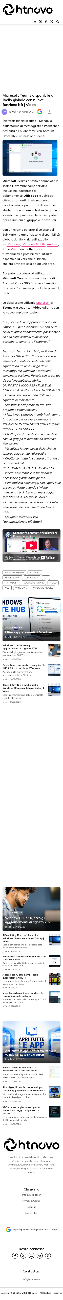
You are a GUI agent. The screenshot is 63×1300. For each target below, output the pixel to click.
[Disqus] (31, 751)
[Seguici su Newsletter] (31, 1256)
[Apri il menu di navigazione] (35, 22)
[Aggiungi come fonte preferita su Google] (40, 112)
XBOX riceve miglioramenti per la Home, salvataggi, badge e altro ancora (21, 1110)
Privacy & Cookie (31, 1200)
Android (52, 244)
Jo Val (12, 111)
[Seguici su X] (52, 22)
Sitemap (31, 1206)
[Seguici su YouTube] (40, 1256)
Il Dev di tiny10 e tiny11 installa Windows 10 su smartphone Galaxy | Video (23, 687)
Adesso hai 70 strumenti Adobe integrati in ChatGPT (20, 976)
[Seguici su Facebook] (46, 22)
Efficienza (32, 577)
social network (34, 582)
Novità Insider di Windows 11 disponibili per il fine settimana (20, 1069)
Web (14, 249)
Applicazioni (12, 577)
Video (53, 582)
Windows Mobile (34, 244)
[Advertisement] (31, 59)
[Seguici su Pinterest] (48, 1256)
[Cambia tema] (40, 21)
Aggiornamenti (14, 572)
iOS (5, 249)
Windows (13, 244)
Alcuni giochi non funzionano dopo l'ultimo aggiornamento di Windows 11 (24, 1089)
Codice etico (31, 1212)
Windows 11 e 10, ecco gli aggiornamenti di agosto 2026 (20, 647)
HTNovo (32, 1292)
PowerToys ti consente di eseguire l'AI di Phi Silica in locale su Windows (24, 667)
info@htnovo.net (31, 1279)
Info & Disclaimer (31, 1194)
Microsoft (43, 303)
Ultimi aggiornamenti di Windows (29, 632)
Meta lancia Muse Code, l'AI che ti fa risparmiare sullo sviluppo (23, 994)
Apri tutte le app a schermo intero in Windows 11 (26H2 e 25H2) (30, 1052)
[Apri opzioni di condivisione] (49, 112)
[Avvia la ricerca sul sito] (57, 22)
